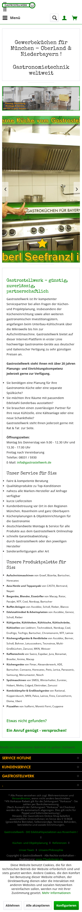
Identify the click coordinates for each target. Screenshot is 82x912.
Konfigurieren (66, 905)
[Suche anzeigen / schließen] (54, 18)
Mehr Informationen (56, 893)
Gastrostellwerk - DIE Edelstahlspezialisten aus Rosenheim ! (41, 832)
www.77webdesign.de (49, 859)
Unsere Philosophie (51, 850)
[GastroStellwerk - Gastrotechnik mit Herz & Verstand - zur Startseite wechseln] (18, 7)
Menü (15, 17)
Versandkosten (21, 798)
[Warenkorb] (75, 17)
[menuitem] (11, 18)
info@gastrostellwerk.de (34, 462)
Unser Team (26, 850)
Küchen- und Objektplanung (30, 843)
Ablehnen (13, 905)
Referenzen (59, 843)
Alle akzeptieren (38, 905)
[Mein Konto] (64, 17)
